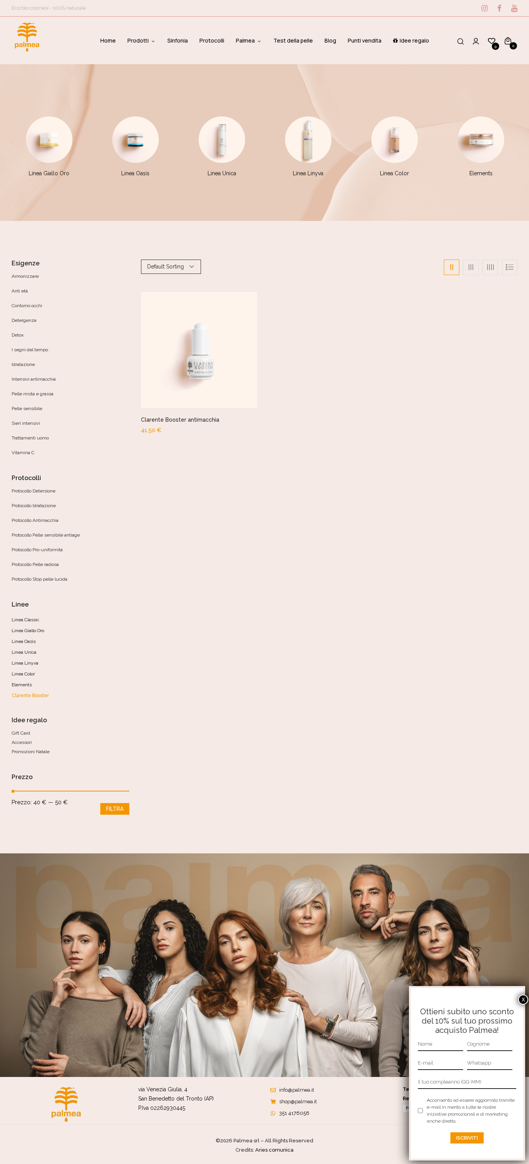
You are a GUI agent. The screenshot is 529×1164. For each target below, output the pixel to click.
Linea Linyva (308, 173)
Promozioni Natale (31, 751)
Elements (481, 173)
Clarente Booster (30, 695)
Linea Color (394, 173)
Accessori (22, 742)
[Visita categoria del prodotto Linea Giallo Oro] (49, 139)
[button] (508, 40)
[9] (491, 40)
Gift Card (21, 733)
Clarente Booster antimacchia (180, 420)
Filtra (115, 809)
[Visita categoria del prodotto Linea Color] (394, 139)
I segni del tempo (30, 349)
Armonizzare (25, 276)
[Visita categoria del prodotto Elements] (481, 139)
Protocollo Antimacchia (35, 520)
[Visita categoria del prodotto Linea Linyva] (308, 139)
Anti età (20, 291)
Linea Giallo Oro (49, 173)
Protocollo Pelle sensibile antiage (46, 535)
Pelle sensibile (27, 408)
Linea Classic (25, 619)
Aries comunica (274, 1150)
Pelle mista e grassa (32, 394)
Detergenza (24, 320)
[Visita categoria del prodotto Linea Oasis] (135, 139)
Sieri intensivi (26, 423)
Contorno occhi (27, 305)
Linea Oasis (135, 173)
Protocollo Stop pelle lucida (39, 579)
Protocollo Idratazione (34, 505)
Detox (18, 335)
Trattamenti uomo (30, 438)
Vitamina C (23, 452)
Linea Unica (222, 173)
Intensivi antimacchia (34, 379)
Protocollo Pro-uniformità (37, 549)
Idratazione (23, 364)
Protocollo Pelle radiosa (35, 564)
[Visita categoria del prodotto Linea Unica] (222, 139)
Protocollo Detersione (33, 491)
